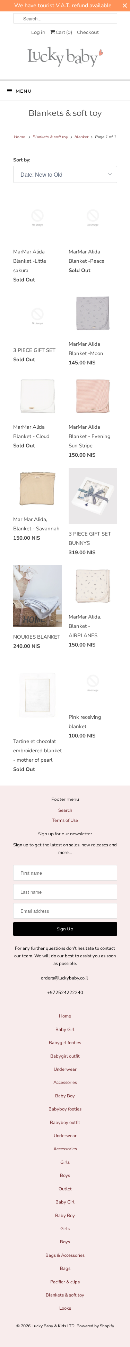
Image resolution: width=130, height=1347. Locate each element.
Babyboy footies (65, 1109)
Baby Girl (65, 1029)
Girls (65, 1162)
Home (65, 1016)
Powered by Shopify (95, 1326)
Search (65, 810)
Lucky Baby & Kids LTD (53, 1326)
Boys (65, 1175)
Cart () (63, 32)
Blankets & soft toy (65, 113)
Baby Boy (65, 1096)
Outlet (65, 1189)
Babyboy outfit (65, 1123)
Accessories (65, 1082)
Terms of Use (65, 820)
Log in (38, 32)
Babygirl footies (65, 1043)
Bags (65, 1268)
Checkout (88, 32)
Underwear (65, 1069)
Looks (65, 1308)
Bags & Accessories (65, 1255)
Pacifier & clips (65, 1282)
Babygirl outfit (65, 1056)
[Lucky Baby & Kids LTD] (65, 58)
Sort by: (21, 160)
